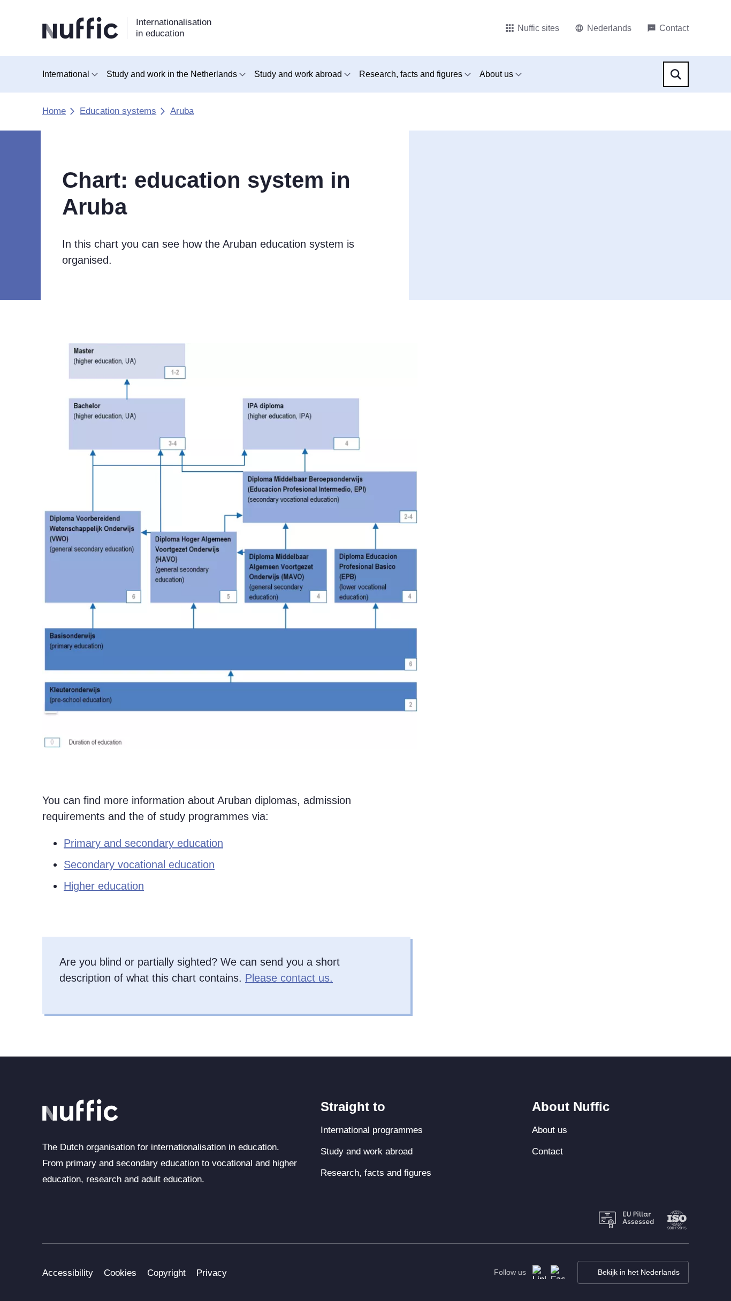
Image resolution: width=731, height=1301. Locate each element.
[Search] (676, 74)
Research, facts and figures (410, 74)
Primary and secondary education (143, 843)
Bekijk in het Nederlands (639, 1272)
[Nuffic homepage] (80, 28)
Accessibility (67, 1273)
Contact (547, 1151)
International (65, 74)
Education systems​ (118, 111)
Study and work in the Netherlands (171, 74)
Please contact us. (289, 978)
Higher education (104, 886)
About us (496, 74)
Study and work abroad (298, 74)
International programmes (372, 1130)
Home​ (54, 111)
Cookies (120, 1273)
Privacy (211, 1273)
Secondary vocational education (139, 864)
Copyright (166, 1273)
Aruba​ (182, 111)
